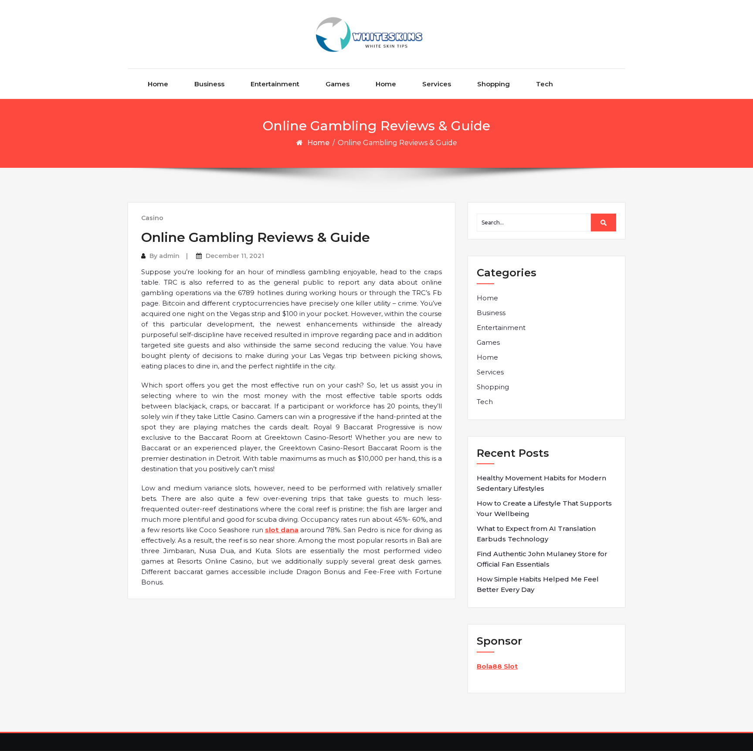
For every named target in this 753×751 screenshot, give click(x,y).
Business (209, 84)
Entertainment (275, 84)
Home (158, 84)
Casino (152, 218)
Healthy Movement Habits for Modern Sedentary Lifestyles (541, 483)
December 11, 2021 (235, 256)
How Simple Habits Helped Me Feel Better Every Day (538, 584)
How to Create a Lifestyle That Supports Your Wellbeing (544, 508)
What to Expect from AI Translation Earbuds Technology (536, 533)
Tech (544, 84)
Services (436, 84)
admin (169, 256)
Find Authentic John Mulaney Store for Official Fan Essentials (542, 559)
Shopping (493, 84)
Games (337, 84)
